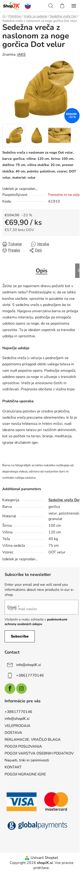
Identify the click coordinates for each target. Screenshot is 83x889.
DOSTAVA (13, 732)
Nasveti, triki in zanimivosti (27, 760)
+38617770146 (30, 675)
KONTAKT (13, 767)
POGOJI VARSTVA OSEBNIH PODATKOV (39, 753)
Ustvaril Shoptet (44, 857)
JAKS (21, 54)
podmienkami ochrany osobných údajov (36, 621)
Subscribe (20, 636)
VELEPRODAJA (17, 725)
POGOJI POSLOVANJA (23, 746)
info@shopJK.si (28, 664)
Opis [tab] (41, 270)
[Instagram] (21, 688)
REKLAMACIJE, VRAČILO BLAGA (33, 739)
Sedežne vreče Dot (64, 500)
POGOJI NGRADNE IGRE (25, 774)
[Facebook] (10, 688)
